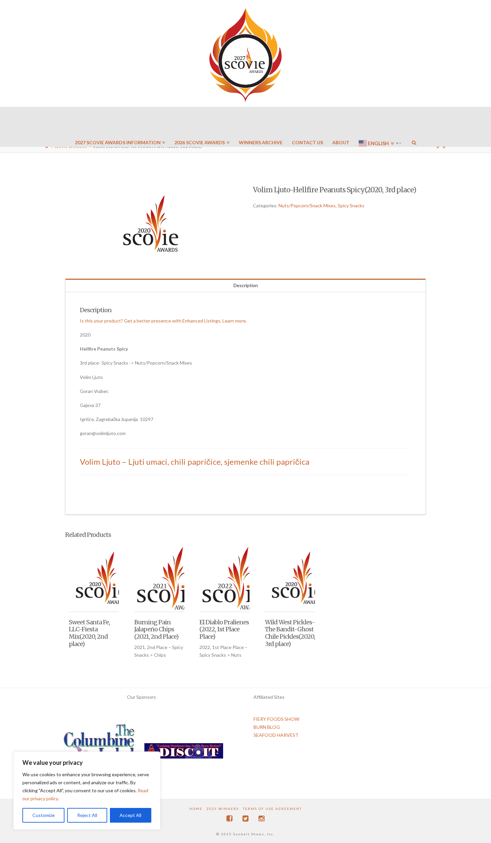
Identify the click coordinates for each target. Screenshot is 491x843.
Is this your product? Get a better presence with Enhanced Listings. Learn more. (163, 321)
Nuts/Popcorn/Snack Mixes (307, 205)
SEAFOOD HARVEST (276, 735)
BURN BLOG (267, 727)
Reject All (87, 815)
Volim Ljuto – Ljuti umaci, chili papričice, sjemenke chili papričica (194, 461)
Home (195, 809)
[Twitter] (245, 818)
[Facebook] (229, 818)
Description (245, 285)
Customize (43, 815)
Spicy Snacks (351, 205)
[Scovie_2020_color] (151, 224)
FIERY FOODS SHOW (276, 719)
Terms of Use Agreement (272, 809)
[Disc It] (183, 753)
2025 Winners (222, 809)
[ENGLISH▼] (380, 123)
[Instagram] (262, 818)
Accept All (130, 815)
